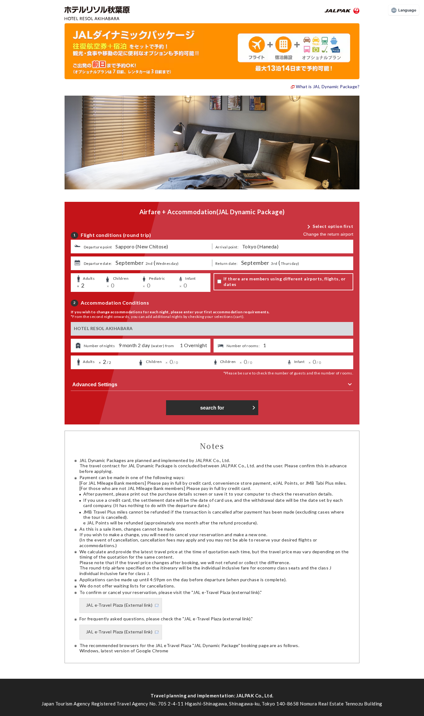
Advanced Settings (94, 384)
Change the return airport (328, 234)
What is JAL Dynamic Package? (327, 86)
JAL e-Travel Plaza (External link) (119, 605)
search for (212, 407)
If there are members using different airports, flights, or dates (284, 281)
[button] (141, 246)
